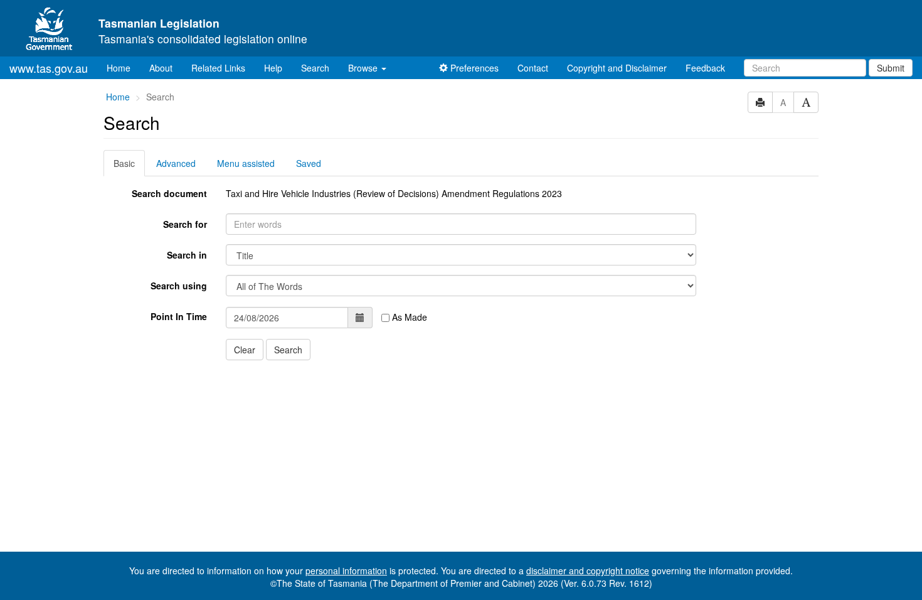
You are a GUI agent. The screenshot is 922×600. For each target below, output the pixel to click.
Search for (185, 224)
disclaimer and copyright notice (587, 570)
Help (273, 68)
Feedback (705, 68)
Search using (179, 285)
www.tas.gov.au (48, 68)
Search (315, 68)
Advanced (176, 163)
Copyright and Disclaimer (617, 68)
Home (123, 67)
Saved (308, 163)
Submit (890, 68)
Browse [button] (364, 68)
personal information (346, 570)
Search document (169, 193)
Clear (244, 349)
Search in (187, 255)
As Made (408, 317)
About (160, 68)
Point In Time (179, 316)
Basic (124, 163)
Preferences (473, 68)
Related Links (218, 68)
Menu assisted (246, 163)
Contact (532, 68)
